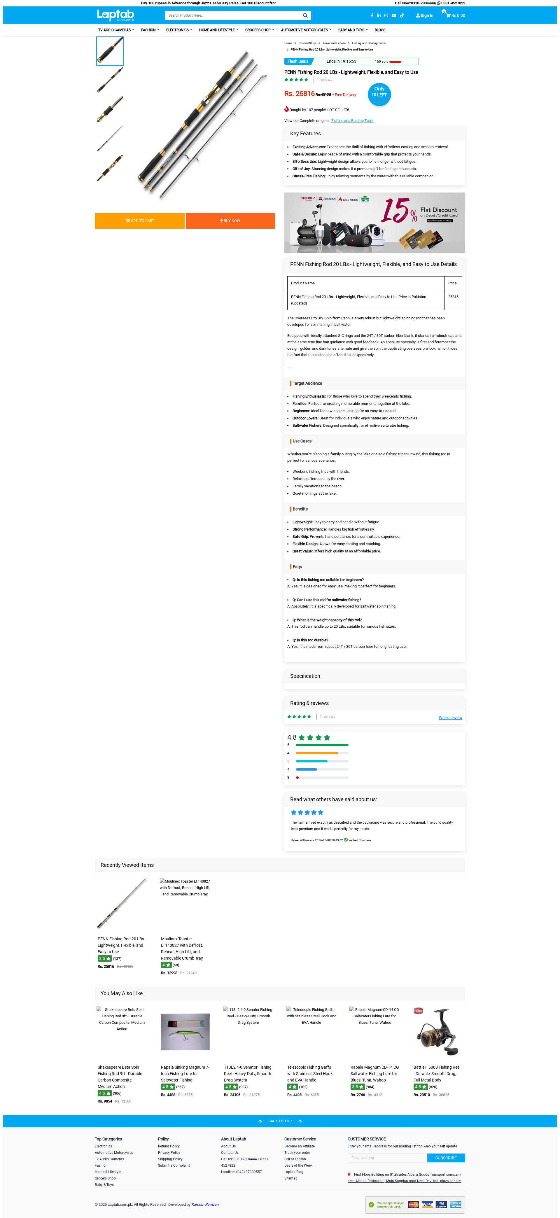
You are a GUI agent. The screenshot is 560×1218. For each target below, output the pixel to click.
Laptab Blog (293, 1172)
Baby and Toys (351, 30)
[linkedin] (379, 15)
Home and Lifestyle (217, 30)
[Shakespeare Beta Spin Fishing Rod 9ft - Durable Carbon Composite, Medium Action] (122, 1058)
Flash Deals (298, 61)
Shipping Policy (170, 1159)
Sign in (426, 15)
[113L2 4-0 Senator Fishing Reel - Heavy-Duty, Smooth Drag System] (248, 1058)
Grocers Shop (258, 30)
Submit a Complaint (174, 1165)
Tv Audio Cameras (109, 1159)
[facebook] (372, 15)
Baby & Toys (104, 1185)
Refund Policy (169, 1146)
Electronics (178, 30)
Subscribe (446, 1158)
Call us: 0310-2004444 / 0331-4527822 (245, 1162)
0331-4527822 (452, 3)
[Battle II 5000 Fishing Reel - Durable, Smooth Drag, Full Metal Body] (438, 1058)
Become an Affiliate (299, 1146)
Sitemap (291, 1178)
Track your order (297, 1153)
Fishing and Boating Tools (352, 120)
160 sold (381, 62)
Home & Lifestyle (108, 1172)
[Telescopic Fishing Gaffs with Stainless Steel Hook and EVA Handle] (311, 1058)
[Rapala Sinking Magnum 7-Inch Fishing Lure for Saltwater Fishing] (185, 1058)
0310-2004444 (423, 3)
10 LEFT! (380, 94)
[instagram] (386, 15)
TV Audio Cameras (115, 30)
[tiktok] (402, 15)
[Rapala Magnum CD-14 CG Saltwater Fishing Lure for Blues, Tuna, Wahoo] (374, 1058)
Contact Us (230, 1153)
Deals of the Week (298, 1165)
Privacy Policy (169, 1153)
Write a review (450, 717)
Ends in (333, 61)
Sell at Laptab (295, 1159)
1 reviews (324, 79)
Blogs (380, 30)
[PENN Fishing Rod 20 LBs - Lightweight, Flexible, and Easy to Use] (122, 929)
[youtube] (394, 15)
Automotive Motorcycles (305, 30)
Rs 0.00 (458, 15)
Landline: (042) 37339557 (241, 1172)
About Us (228, 1146)
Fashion (149, 30)
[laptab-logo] (115, 15)
